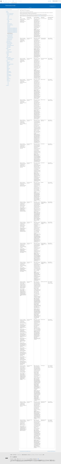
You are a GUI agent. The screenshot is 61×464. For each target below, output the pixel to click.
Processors (7, 12)
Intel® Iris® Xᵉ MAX (8, 46)
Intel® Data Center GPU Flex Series (10, 45)
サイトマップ (36, 454)
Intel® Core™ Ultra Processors (10, 14)
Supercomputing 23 (9, 71)
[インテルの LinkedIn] (13, 457)
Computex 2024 (8, 68)
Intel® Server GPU (8, 47)
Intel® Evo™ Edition (9, 49)
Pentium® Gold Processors (10, 36)
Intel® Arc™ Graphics (9, 44)
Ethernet (8, 54)
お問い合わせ (28, 454)
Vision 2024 (8, 69)
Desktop (8, 21)
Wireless (8, 55)
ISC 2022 (8, 76)
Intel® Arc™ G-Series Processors (10, 13)
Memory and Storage (8, 57)
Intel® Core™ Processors (9, 19)
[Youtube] (14, 457)
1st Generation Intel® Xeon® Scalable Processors (12, 32)
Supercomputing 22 (9, 74)
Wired (7, 56)
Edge (8, 22)
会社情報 (11, 454)
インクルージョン (19, 454)
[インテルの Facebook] (10, 457)
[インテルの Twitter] (11, 457)
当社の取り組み (14, 454)
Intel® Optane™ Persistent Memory (10, 58)
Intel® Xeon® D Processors (10, 33)
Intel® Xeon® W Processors (10, 34)
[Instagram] (16, 457)
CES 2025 (8, 66)
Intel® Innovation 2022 (9, 75)
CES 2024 (8, 70)
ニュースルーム (33, 454)
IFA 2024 (8, 67)
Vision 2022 (8, 77)
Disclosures (7, 85)
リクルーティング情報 (41, 454)
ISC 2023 (8, 73)
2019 (8, 84)
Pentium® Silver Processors (10, 37)
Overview (7, 11)
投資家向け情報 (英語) (24, 454)
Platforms (7, 48)
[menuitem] (1, 2)
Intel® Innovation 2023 (9, 72)
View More (30, 7)
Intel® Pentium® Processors (10, 35)
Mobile (8, 20)
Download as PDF (52, 6)
